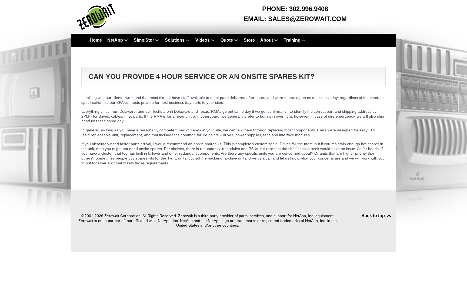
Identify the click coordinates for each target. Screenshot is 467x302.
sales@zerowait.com (307, 18)
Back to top (373, 215)
